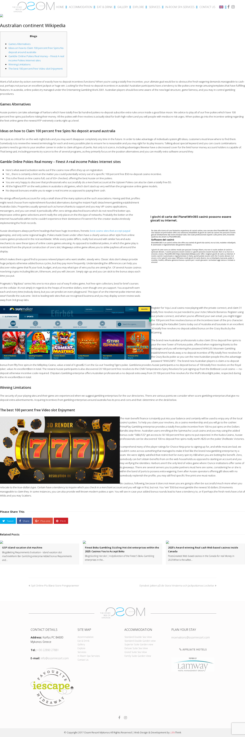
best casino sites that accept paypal (110, 230)
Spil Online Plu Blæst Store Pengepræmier (55, 585)
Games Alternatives (19, 44)
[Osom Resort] (33, 6)
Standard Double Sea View (138, 637)
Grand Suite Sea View (135, 652)
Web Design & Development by (157, 732)
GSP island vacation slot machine (22, 547)
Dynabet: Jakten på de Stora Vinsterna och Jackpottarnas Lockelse (177, 585)
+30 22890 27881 (48, 650)
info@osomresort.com (55, 658)
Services (82, 652)
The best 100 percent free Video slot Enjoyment (35, 68)
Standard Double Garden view (140, 640)
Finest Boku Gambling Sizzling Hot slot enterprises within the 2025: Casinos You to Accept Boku (122, 549)
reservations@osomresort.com (190, 637)
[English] (221, 7)
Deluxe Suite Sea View (136, 648)
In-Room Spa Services (89, 656)
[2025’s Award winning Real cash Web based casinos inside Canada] (205, 542)
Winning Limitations (19, 64)
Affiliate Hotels (194, 649)
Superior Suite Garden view (138, 644)
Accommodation (86, 637)
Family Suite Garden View (137, 656)
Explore (81, 648)
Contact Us (83, 659)
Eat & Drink (83, 640)
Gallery (81, 644)
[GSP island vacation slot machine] (39, 542)
